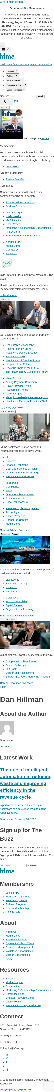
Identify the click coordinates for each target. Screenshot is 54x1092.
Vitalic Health (13, 216)
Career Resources (14, 90)
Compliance (12, 486)
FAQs (9, 958)
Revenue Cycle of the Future (22, 368)
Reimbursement (15, 498)
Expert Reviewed (15, 516)
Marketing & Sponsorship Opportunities (28, 227)
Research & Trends (17, 389)
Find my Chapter (15, 206)
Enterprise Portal (15, 994)
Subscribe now (8, 295)
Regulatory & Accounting (20, 345)
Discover (10, 72)
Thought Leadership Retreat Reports (27, 397)
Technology (12, 512)
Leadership (12, 482)
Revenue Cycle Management (22, 508)
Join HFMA (12, 892)
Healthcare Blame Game (20, 476)
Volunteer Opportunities (19, 951)
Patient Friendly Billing (18, 348)
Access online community (20, 202)
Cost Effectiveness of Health (22, 468)
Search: (5, 96)
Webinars (11, 591)
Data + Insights (14, 212)
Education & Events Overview (17, 615)
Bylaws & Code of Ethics (20, 943)
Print (6, 746)
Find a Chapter (14, 982)
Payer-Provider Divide (18, 386)
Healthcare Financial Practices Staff (26, 401)
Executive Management (19, 947)
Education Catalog (16, 583)
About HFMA (13, 242)
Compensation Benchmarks (22, 661)
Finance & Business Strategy (22, 472)
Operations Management (20, 494)
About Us (11, 931)
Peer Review (13, 224)
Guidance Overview (11, 407)
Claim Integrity (14, 393)
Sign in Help (13, 912)
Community (12, 986)
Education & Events (15, 85)
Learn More (12, 166)
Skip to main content (11, 1)
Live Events (12, 579)
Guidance (11, 76)
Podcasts (11, 461)
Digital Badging (14, 605)
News (9, 490)
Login (3, 686)
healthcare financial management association (26, 64)
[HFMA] (7, 58)
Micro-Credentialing (17, 601)
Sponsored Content (17, 520)
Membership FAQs (16, 900)
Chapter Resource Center (20, 997)
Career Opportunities (18, 954)
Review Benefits (15, 179)
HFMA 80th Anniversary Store (23, 235)
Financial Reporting (17, 465)
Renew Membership (17, 908)
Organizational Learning (19, 609)
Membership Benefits (18, 896)
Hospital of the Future (18, 364)
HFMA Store (13, 231)
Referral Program (16, 904)
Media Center (13, 245)
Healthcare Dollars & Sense (22, 352)
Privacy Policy (8, 1090)
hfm (8, 457)
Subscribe (32, 866)
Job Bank (11, 669)
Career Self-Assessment (20, 672)
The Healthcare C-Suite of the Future (27, 371)
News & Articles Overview (15, 530)
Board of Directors (16, 939)
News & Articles (13, 81)
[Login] (16, 103)
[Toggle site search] (6, 101)
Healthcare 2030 (15, 356)
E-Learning (12, 253)
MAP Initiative (14, 220)
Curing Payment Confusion (21, 382)
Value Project (13, 378)
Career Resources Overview (16, 683)
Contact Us (12, 249)
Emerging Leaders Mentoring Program (28, 676)
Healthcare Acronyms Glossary (23, 1005)
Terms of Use (23, 1090)
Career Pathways (16, 665)
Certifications (13, 597)
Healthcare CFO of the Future (23, 360)
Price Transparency (17, 502)
